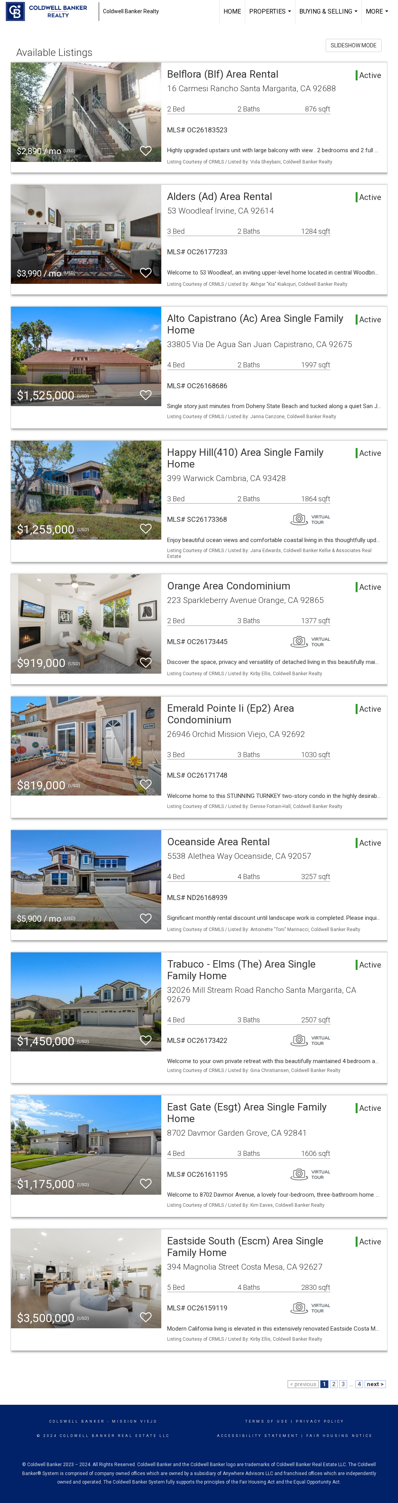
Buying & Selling (329, 15)
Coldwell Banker (77, 1421)
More (378, 15)
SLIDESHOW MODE (354, 45)
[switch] (145, 151)
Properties (271, 15)
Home (232, 11)
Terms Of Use (266, 1421)
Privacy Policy (320, 1421)
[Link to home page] (50, 11)
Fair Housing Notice (339, 1436)
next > (375, 1384)
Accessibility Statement (258, 1436)
